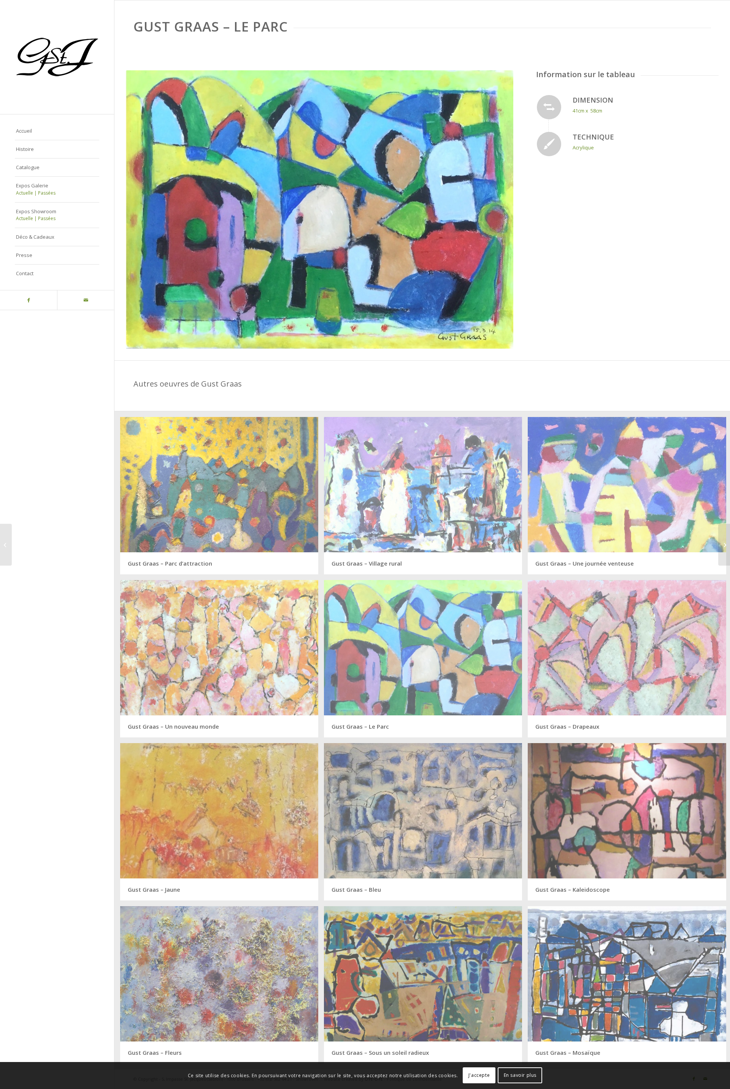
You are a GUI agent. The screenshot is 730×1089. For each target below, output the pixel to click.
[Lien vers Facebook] (28, 300)
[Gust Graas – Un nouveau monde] (724, 545)
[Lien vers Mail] (85, 300)
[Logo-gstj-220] (57, 57)
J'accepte (479, 1075)
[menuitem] (57, 131)
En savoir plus (520, 1075)
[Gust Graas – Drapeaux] (6, 545)
